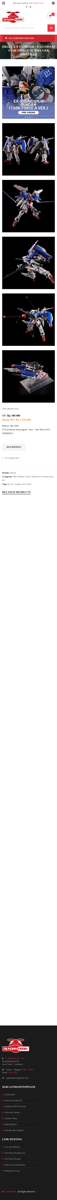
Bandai (13, 473)
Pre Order (27, 484)
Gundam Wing (10, 1118)
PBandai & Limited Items (42, 477)
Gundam (18, 484)
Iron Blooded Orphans (14, 1130)
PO (3, 480)
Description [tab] (14, 447)
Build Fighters (10, 1124)
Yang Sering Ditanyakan (14, 1165)
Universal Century (12, 1112)
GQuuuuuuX (9, 1094)
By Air (10, 484)
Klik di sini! (38, 3)
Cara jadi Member (12, 1147)
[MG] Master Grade (21, 477)
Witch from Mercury (13, 1100)
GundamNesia (11, 1192)
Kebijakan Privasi (12, 1171)
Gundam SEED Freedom (15, 1106)
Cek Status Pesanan (12, 1159)
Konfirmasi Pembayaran (14, 1153)
